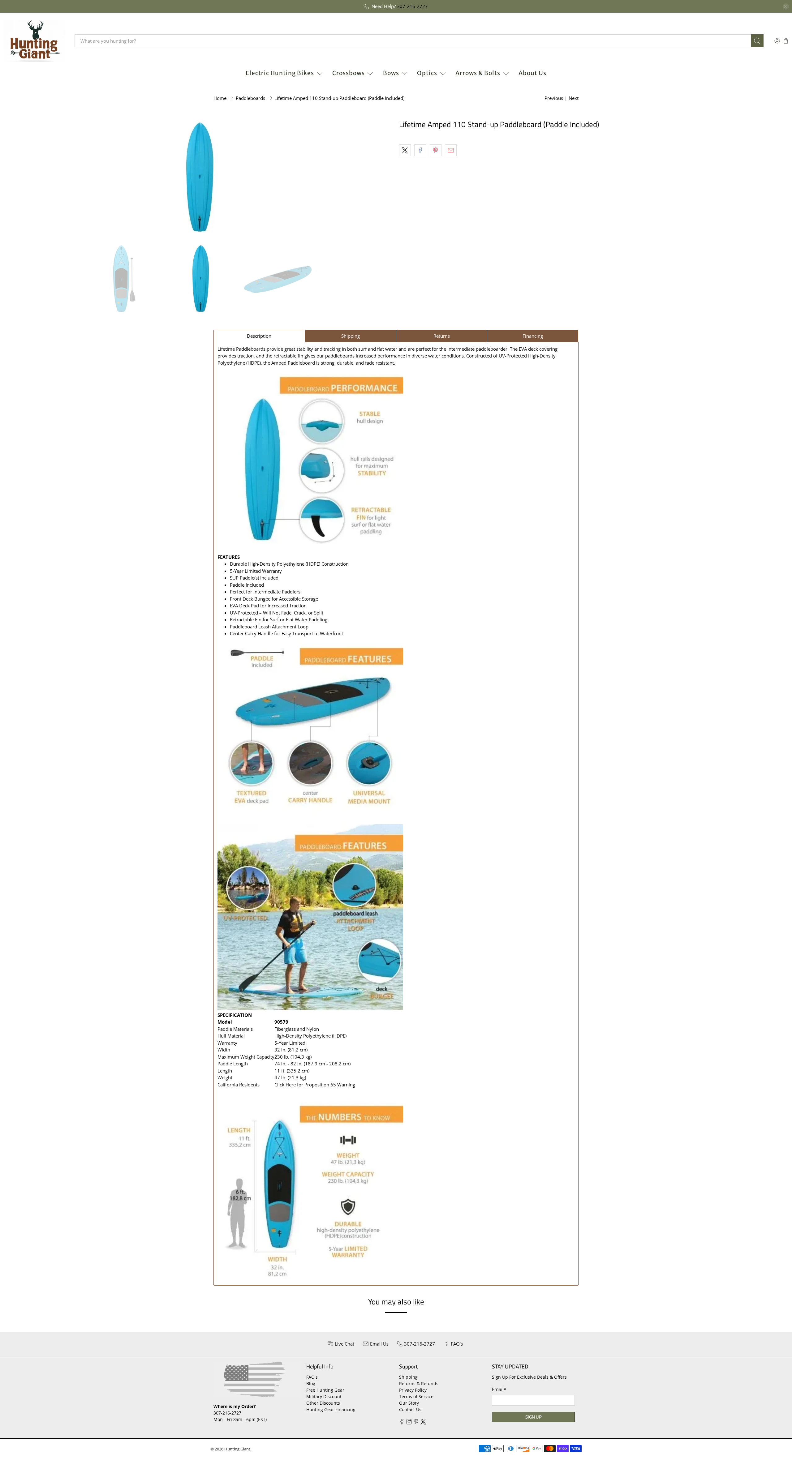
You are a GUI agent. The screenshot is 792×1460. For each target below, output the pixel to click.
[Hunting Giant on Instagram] (409, 1423)
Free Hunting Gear (325, 1390)
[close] (786, 6)
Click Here (285, 1084)
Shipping (408, 1377)
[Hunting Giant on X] (423, 1423)
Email (499, 1389)
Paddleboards (250, 98)
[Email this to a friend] (451, 150)
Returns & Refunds (418, 1383)
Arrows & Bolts (477, 73)
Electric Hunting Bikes (280, 73)
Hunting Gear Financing (330, 1409)
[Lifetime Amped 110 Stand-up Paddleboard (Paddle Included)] (198, 179)
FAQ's (312, 1377)
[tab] (259, 336)
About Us (532, 73)
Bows (391, 73)
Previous (553, 98)
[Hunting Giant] (34, 41)
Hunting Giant (237, 1449)
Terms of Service (416, 1396)
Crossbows (348, 73)
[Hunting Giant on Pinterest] (416, 1423)
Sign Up (533, 1416)
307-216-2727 (412, 6)
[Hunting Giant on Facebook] (402, 1423)
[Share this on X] (405, 150)
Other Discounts (323, 1403)
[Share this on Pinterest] (435, 150)
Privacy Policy (413, 1390)
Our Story (409, 1403)
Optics (427, 73)
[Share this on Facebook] (420, 150)
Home (219, 98)
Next (574, 98)
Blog (310, 1383)
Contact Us (410, 1409)
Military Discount (324, 1396)
